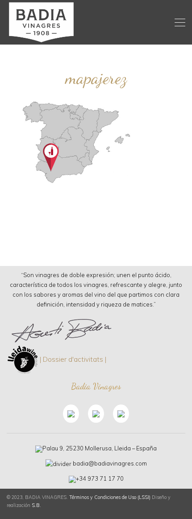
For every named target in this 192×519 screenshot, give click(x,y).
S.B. (36, 505)
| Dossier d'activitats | (73, 359)
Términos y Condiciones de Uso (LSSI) (109, 497)
